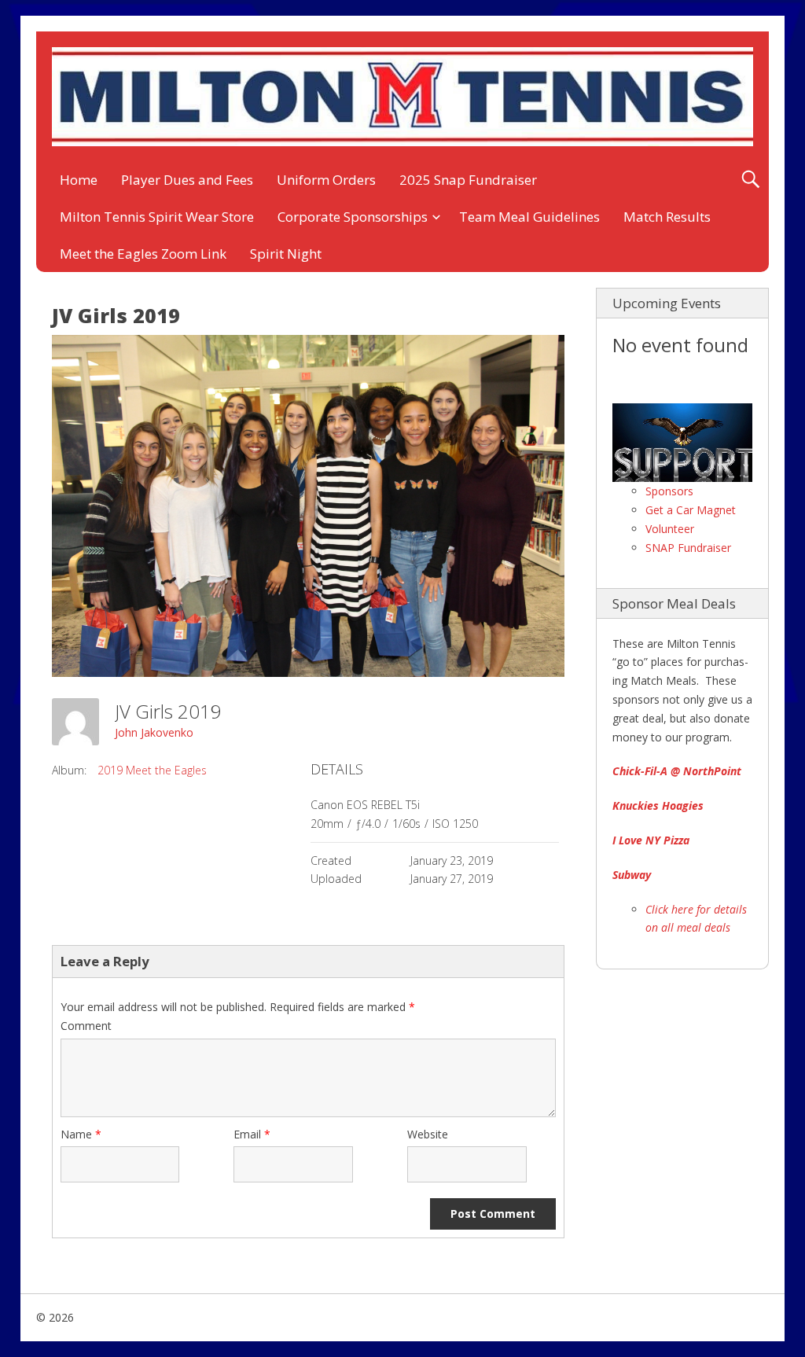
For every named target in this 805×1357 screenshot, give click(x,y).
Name (81, 1134)
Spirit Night (286, 254)
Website (427, 1134)
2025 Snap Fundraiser (468, 180)
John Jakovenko (154, 732)
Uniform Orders (326, 180)
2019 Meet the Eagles (152, 770)
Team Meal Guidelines (529, 217)
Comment (86, 1025)
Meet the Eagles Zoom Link (143, 254)
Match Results (667, 217)
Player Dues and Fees (187, 180)
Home (78, 180)
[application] (682, 442)
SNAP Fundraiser (688, 547)
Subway (631, 874)
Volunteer (669, 528)
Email (251, 1134)
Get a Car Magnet (690, 509)
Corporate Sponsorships (353, 217)
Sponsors (669, 491)
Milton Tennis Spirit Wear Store (157, 217)
